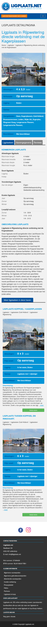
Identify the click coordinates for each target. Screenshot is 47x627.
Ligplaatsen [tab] (8, 142)
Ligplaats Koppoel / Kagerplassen (22, 308)
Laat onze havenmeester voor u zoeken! (14, 16)
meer (42, 405)
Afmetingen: (8, 89)
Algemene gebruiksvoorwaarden (15, 576)
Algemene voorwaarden (12, 573)
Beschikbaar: (8, 134)
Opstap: (6, 109)
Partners (7, 591)
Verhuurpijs (7, 96)
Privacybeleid (8, 585)
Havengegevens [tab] (23, 142)
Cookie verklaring (10, 582)
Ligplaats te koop (10, 594)
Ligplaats (9, 25)
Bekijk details (33, 410)
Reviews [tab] (38, 142)
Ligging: (6, 103)
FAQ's (6, 588)
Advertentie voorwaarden (12, 579)
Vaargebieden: (9, 116)
